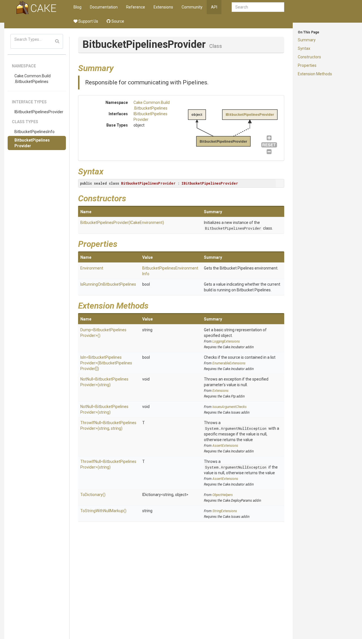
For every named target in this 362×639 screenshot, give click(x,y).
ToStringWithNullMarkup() (103, 510)
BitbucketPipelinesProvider (32, 143)
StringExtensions (224, 511)
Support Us (87, 21)
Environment (91, 268)
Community (192, 7)
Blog (77, 7)
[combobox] (258, 7)
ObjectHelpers (222, 495)
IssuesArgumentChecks (229, 407)
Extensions (163, 7)
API (214, 7)
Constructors (309, 57)
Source (117, 21)
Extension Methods (315, 74)
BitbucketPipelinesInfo (34, 131)
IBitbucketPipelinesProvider (38, 112)
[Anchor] (118, 67)
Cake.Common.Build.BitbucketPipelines (32, 79)
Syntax (304, 48)
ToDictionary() (92, 494)
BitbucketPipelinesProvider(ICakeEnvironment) (122, 222)
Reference (135, 7)
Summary (307, 40)
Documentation (104, 7)
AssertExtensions (225, 446)
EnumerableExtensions (228, 363)
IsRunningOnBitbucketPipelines (108, 284)
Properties (307, 65)
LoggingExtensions (226, 341)
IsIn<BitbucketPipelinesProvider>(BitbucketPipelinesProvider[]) (106, 363)
